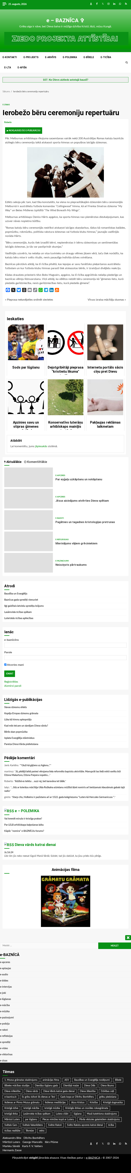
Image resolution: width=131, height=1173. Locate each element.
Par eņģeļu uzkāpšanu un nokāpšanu (28, 477)
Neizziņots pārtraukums (28, 563)
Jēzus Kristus (77, 1102)
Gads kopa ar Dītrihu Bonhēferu (77, 1097)
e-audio (4, 974)
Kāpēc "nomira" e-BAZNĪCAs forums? (24, 831)
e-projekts (31, 57)
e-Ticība (106, 57)
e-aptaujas (5, 968)
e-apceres (60, 475)
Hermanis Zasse (12, 1150)
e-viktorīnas (6, 1054)
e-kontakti (10, 57)
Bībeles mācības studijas (17, 1085)
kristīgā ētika (11, 1114)
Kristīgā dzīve (11, 1108)
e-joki (3, 993)
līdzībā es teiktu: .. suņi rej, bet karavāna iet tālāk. (40, 781)
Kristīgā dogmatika (113, 1102)
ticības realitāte (12, 1131)
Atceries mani (15, 664)
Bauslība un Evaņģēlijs (15, 594)
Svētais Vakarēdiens (33, 1125)
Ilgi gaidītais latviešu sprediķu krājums (24, 606)
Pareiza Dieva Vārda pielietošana (21, 744)
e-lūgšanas (5, 999)
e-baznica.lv (10, 1097)
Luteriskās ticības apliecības (18, 618)
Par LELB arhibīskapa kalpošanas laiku (24, 825)
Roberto (8, 122)
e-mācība (5, 1005)
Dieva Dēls (89, 1085)
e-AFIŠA (22, 67)
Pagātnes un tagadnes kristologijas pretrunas (28, 520)
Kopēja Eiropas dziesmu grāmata (21, 713)
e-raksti (59, 518)
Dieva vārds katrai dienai (35, 845)
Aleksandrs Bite (12, 1138)
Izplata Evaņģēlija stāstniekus (19, 738)
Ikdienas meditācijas (55, 1102)
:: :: (93, 1157)
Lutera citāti (62, 1114)
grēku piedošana (107, 1097)
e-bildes (4, 981)
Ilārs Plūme (51, 1142)
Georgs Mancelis (32, 1142)
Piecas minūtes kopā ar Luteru (58, 1119)
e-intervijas (6, 987)
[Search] (126, 62)
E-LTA (7, 67)
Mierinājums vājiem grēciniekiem (28, 541)
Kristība (94, 1102)
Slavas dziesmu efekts (15, 707)
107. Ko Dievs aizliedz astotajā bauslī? (65, 79)
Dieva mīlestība (12, 1091)
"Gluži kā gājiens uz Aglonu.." (35, 765)
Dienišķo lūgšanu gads (46, 1085)
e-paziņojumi (62, 561)
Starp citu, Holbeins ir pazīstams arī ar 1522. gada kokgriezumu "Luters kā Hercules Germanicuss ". (63, 797)
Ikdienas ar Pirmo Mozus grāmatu (22, 1102)
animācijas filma (51, 1080)
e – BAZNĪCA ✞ (65, 20)
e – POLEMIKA (27, 811)
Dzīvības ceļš (107, 1091)
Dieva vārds (32, 1091)
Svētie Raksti (55, 1125)
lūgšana (78, 1114)
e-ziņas (6, 105)
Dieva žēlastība (88, 1091)
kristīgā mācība (31, 1108)
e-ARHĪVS (50, 57)
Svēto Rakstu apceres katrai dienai (85, 1125)
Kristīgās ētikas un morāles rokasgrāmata (86, 1108)
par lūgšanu (31, 1119)
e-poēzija (5, 1024)
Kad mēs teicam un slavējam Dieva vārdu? (26, 726)
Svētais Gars (10, 1125)
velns (41, 1131)
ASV (66, 1080)
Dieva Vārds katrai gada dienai (59, 1091)
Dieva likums (107, 1085)
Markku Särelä (11, 1146)
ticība (111, 1125)
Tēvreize (30, 1131)
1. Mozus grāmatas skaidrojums (20, 1080)
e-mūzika (5, 1011)
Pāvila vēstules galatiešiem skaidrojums (99, 1119)
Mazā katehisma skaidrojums (102, 1114)
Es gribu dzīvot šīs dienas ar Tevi (38, 1097)
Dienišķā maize (71, 1085)
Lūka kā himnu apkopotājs (18, 719)
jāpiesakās (41, 446)
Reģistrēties (11, 681)
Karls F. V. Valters (32, 1146)
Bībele (118, 1080)
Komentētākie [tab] (36, 462)
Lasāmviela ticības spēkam (18, 612)
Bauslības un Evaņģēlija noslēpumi (92, 1080)
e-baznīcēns (11, 640)
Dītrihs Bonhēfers (34, 1138)
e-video (4, 1048)
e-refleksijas (62, 539)
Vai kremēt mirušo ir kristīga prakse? (23, 819)
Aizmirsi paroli (12, 685)
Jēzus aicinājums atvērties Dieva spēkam (28, 498)
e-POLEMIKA (70, 57)
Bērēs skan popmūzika (15, 732)
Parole (8, 652)
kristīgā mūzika (52, 1108)
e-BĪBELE (89, 57)
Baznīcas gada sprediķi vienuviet (21, 600)
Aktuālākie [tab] (13, 462)
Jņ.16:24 (8, 852)
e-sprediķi (5, 1042)
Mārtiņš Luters (12, 1119)
